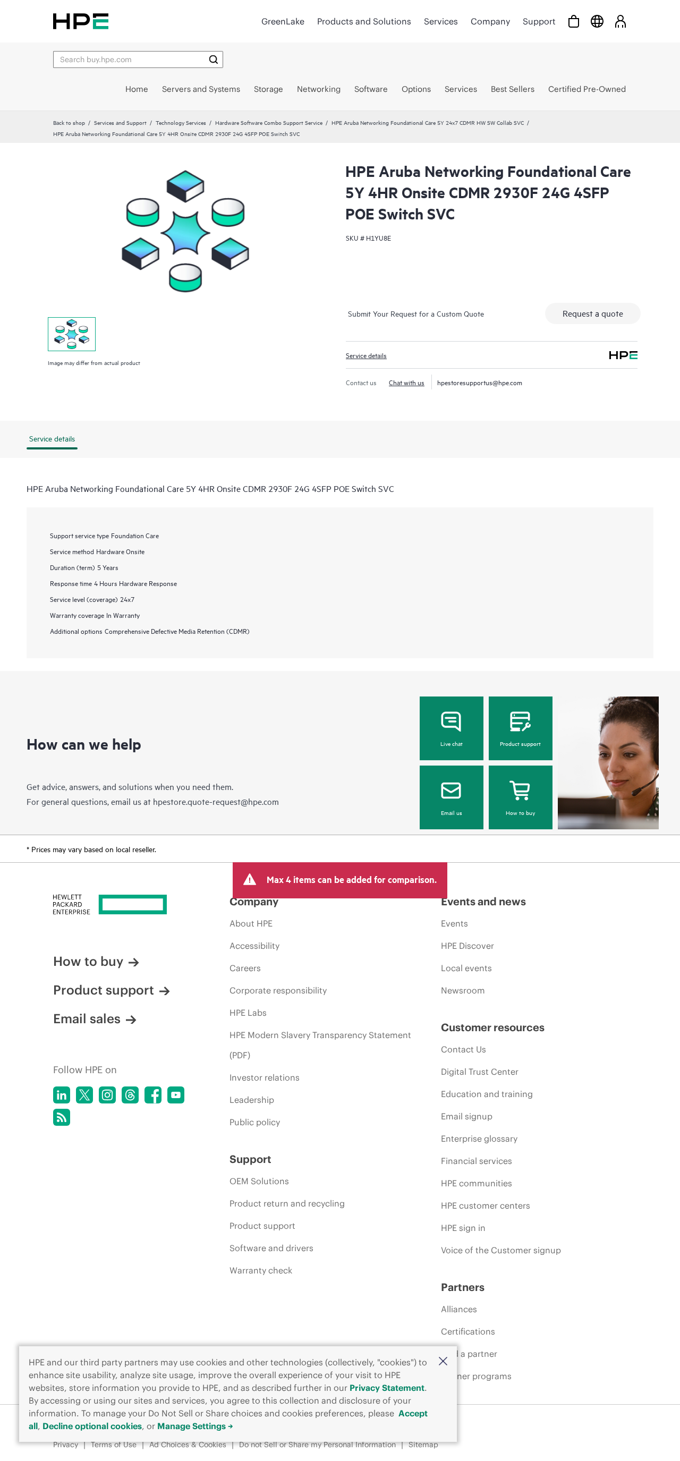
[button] (443, 1362)
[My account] (620, 21)
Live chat (451, 743)
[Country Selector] (597, 21)
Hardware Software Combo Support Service (268, 122)
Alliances (459, 1309)
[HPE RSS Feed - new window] (61, 1117)
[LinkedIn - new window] (61, 1094)
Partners (462, 1287)
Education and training (487, 1094)
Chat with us (406, 382)
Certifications (468, 1331)
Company (490, 21)
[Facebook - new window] (153, 1094)
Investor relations (265, 1077)
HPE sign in (463, 1227)
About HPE (251, 923)
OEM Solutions (259, 1181)
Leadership (252, 1099)
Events (454, 923)
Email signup (466, 1116)
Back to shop (69, 122)
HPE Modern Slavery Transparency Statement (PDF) (320, 1045)
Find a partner (469, 1353)
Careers (245, 968)
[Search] (213, 59)
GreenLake (282, 21)
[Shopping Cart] (573, 21)
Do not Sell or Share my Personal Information (317, 1444)
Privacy (65, 1444)
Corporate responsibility (278, 990)
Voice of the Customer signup (501, 1250)
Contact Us (463, 1049)
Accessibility (254, 945)
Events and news (483, 901)
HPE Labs (248, 1012)
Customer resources (493, 1027)
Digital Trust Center (479, 1071)
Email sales (87, 1018)
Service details (366, 355)
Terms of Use (114, 1444)
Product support (520, 743)
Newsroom (463, 990)
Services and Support (120, 122)
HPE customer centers (485, 1205)
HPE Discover (467, 945)
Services (441, 21)
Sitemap (423, 1444)
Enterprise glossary (479, 1138)
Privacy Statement (387, 1387)
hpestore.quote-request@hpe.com (216, 801)
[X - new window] (84, 1094)
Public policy (255, 1122)
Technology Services (181, 122)
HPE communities (476, 1183)
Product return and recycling (287, 1203)
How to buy (520, 812)
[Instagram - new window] (107, 1094)
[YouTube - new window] (175, 1094)
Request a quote (593, 313)
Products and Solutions (364, 21)
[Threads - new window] (130, 1094)
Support (539, 21)
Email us (451, 812)
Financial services (476, 1161)
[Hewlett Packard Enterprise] (80, 21)
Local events (466, 968)
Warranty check (261, 1270)
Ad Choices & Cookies (187, 1444)
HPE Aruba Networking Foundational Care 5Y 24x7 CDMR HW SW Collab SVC (428, 122)
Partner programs (476, 1376)
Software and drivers (271, 1248)
